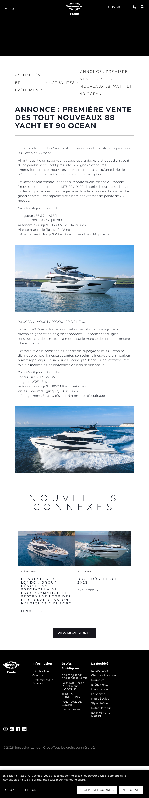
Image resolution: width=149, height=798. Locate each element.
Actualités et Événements (29, 82)
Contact (115, 7)
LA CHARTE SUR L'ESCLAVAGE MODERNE (73, 686)
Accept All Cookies (97, 789)
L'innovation (99, 689)
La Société (98, 694)
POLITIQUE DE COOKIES (72, 703)
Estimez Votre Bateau (100, 714)
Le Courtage (99, 670)
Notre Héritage (101, 708)
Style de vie (99, 703)
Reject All (131, 789)
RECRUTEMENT (72, 709)
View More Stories (74, 633)
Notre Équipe (100, 698)
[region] (74, 784)
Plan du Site (40, 670)
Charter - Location (103, 675)
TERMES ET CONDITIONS (71, 695)
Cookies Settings (20, 789)
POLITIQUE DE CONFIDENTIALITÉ (74, 677)
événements (99, 684)
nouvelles (97, 680)
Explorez (29, 611)
